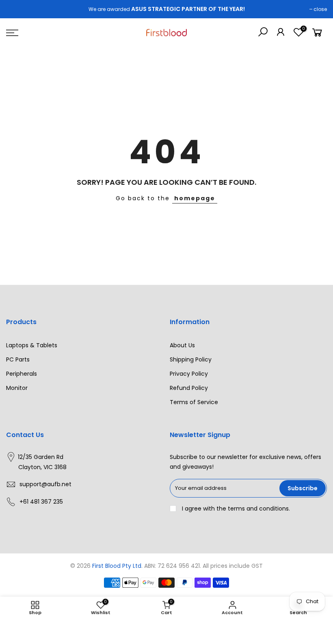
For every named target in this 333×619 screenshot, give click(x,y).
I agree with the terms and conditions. (235, 508)
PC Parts (18, 359)
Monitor (17, 388)
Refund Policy (189, 388)
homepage (194, 198)
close (320, 9)
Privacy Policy (189, 374)
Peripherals (21, 374)
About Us (182, 345)
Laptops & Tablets (31, 345)
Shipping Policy (191, 359)
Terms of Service (194, 402)
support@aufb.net (45, 484)
